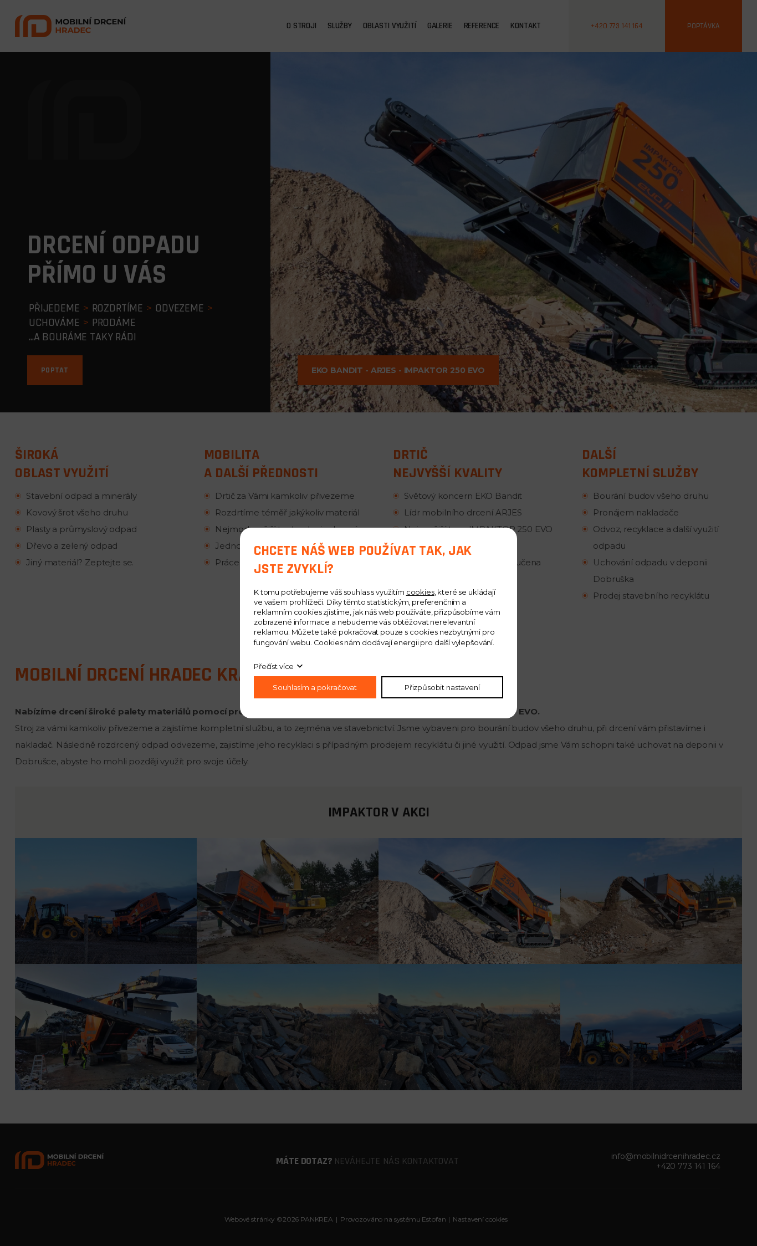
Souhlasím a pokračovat (315, 687)
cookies (420, 592)
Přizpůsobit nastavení (442, 687)
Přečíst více (274, 666)
